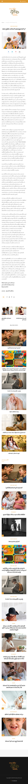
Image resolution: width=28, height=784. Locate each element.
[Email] (19, 51)
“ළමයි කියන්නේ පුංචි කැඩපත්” (14, 348)
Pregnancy (13, 512)
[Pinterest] (16, 51)
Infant (13, 623)
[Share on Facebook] (8, 51)
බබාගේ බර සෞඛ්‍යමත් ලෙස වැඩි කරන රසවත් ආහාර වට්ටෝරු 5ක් (14, 687)
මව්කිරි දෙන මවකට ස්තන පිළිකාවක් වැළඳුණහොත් (14, 432)
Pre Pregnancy (13, 711)
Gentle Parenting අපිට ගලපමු (14, 391)
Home (3, 22)
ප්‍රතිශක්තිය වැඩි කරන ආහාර (6, 319)
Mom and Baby (14, 26)
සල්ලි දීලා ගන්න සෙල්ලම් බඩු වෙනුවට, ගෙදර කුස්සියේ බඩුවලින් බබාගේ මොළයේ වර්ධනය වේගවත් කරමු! (14, 570)
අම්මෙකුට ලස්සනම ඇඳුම (14, 453)
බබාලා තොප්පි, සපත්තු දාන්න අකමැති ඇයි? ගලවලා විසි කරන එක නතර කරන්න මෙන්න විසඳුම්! (14, 628)
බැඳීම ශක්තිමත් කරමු (14, 411)
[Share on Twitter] (12, 51)
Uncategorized (13, 538)
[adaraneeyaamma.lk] (14, 12)
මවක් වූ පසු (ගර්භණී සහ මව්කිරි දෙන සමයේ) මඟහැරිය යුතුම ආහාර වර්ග (14, 658)
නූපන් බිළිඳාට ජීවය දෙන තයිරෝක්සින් (14, 515)
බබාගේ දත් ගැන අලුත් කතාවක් (14, 741)
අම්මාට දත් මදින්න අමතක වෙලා (14, 714)
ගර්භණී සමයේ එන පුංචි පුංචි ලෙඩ (21, 319)
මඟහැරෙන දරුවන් (14, 542)
